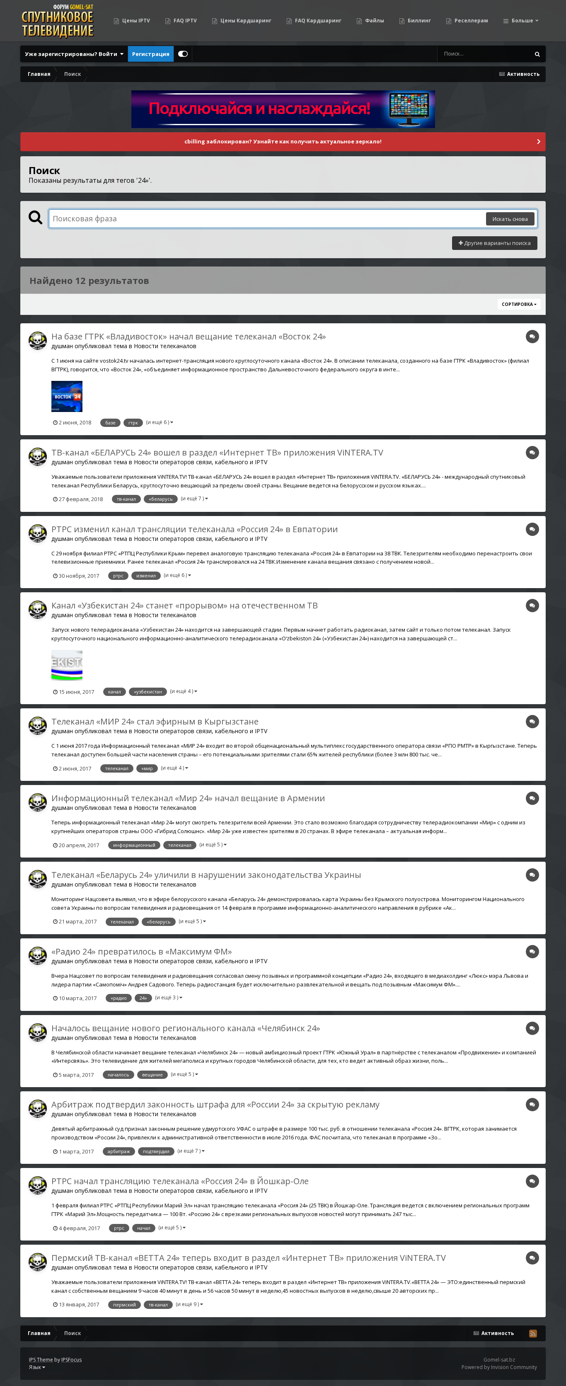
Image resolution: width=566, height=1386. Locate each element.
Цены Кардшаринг (245, 20)
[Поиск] (537, 54)
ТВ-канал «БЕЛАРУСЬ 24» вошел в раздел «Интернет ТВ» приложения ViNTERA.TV (217, 452)
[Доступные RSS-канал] (533, 1333)
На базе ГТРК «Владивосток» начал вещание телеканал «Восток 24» (188, 336)
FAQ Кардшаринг (317, 20)
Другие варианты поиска (497, 243)
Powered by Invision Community (499, 1367)
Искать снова (510, 219)
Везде (511, 53)
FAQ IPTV (184, 20)
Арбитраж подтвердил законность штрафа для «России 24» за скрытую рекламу (215, 1104)
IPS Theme (41, 1359)
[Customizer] (183, 54)
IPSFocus (71, 1359)
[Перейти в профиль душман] (38, 341)
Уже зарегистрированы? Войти (72, 54)
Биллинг (418, 20)
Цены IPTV (135, 20)
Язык (35, 1367)
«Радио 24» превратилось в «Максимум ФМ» (141, 951)
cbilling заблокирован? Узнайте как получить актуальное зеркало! (283, 141)
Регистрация (150, 54)
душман (62, 346)
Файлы (374, 20)
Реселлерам (470, 20)
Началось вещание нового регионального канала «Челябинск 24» (185, 1028)
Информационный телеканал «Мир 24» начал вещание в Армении (188, 798)
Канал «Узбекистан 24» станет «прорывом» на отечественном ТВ (184, 605)
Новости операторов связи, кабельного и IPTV (200, 462)
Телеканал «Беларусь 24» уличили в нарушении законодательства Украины (206, 874)
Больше (522, 20)
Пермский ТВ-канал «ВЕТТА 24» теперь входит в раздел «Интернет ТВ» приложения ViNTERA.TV (248, 1257)
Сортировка (518, 304)
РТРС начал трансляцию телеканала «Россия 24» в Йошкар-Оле (180, 1181)
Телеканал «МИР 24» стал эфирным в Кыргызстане (155, 721)
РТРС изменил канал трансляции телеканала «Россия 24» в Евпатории (194, 529)
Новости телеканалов (165, 346)
